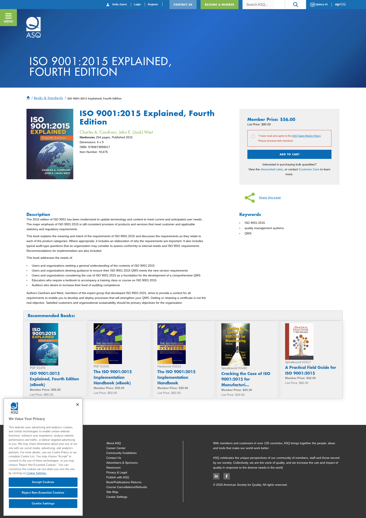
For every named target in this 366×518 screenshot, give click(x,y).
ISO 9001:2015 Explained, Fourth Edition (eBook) (54, 379)
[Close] (77, 404)
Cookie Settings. (36, 473)
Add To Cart (289, 154)
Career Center (116, 448)
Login (137, 4)
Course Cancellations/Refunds (126, 487)
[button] (295, 4)
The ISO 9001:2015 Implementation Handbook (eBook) (113, 377)
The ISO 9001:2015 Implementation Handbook (176, 377)
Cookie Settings (116, 496)
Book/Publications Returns (123, 482)
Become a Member (219, 4)
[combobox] (258, 4)
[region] (43, 457)
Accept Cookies (43, 482)
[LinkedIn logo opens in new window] (216, 476)
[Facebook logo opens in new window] (226, 476)
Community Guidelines (121, 453)
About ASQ (113, 443)
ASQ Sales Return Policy (306, 135)
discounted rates (272, 169)
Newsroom (113, 467)
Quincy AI (321, 4)
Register (153, 4)
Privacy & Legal (116, 472)
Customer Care (309, 169)
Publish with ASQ (117, 477)
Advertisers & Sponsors (122, 462)
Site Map (112, 492)
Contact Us (183, 4)
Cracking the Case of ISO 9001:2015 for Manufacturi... (245, 379)
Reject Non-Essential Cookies (43, 492)
